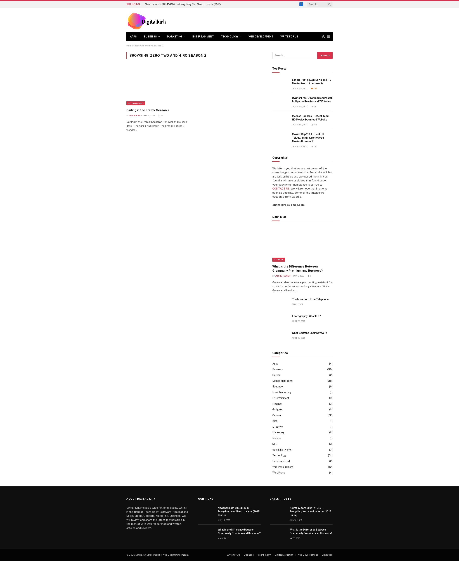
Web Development (261, 36)
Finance (277, 403)
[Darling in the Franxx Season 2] (159, 85)
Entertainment (203, 36)
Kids (274, 421)
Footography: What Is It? (306, 316)
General (276, 415)
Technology (229, 36)
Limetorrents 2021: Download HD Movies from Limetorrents (311, 81)
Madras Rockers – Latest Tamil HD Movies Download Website (310, 118)
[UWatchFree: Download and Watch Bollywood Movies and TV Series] (280, 102)
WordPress (278, 472)
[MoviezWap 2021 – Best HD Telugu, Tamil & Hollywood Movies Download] (280, 138)
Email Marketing (281, 392)
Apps (133, 36)
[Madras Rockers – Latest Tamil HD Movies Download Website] (280, 120)
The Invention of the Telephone (310, 299)
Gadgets (277, 409)
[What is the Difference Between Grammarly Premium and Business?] (302, 244)
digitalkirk (134, 116)
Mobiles (276, 438)
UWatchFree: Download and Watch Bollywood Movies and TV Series (312, 99)
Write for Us (289, 36)
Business (150, 36)
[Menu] (328, 37)
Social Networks (282, 449)
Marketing (174, 36)
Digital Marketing (282, 380)
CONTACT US (281, 188)
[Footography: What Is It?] (280, 320)
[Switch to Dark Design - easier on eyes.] (323, 36)
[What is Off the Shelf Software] (280, 337)
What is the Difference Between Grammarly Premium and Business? (297, 268)
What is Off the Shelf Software (309, 333)
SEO (274, 443)
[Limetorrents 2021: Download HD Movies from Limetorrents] (280, 84)
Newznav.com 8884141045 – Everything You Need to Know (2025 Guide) (185, 4)
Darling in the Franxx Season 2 (147, 110)
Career (276, 375)
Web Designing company (175, 554)
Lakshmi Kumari (282, 276)
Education (278, 386)
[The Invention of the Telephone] (280, 303)
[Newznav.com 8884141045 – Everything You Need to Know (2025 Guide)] (206, 512)
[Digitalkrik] (148, 20)
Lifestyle (277, 426)
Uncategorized (281, 461)
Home (129, 45)
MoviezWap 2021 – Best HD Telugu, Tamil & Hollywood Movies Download (308, 138)
